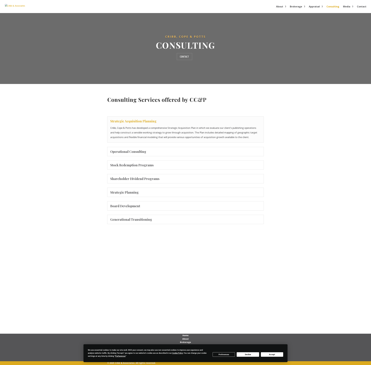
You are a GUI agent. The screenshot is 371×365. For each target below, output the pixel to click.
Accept (272, 355)
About (279, 7)
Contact (361, 7)
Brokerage (296, 7)
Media (346, 7)
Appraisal (314, 7)
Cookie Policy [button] (177, 353)
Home (185, 335)
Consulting (333, 7)
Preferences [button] (120, 356)
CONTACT (184, 56)
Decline (248, 355)
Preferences (224, 355)
